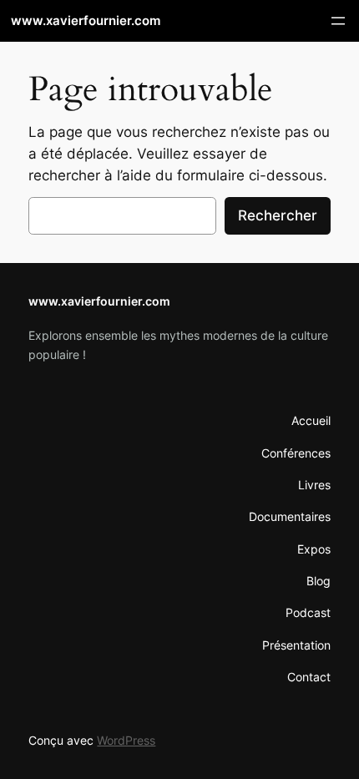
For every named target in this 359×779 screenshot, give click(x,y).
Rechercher (277, 215)
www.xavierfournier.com (85, 20)
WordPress (126, 740)
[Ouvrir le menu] (338, 21)
